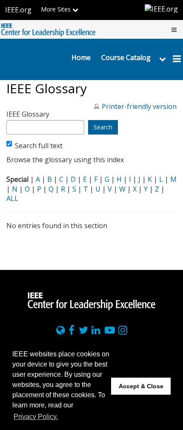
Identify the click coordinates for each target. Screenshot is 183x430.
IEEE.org (18, 9)
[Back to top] (173, 263)
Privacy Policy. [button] (36, 416)
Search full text (39, 145)
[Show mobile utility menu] (174, 29)
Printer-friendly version (139, 106)
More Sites (56, 9)
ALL (12, 198)
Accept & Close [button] (141, 386)
